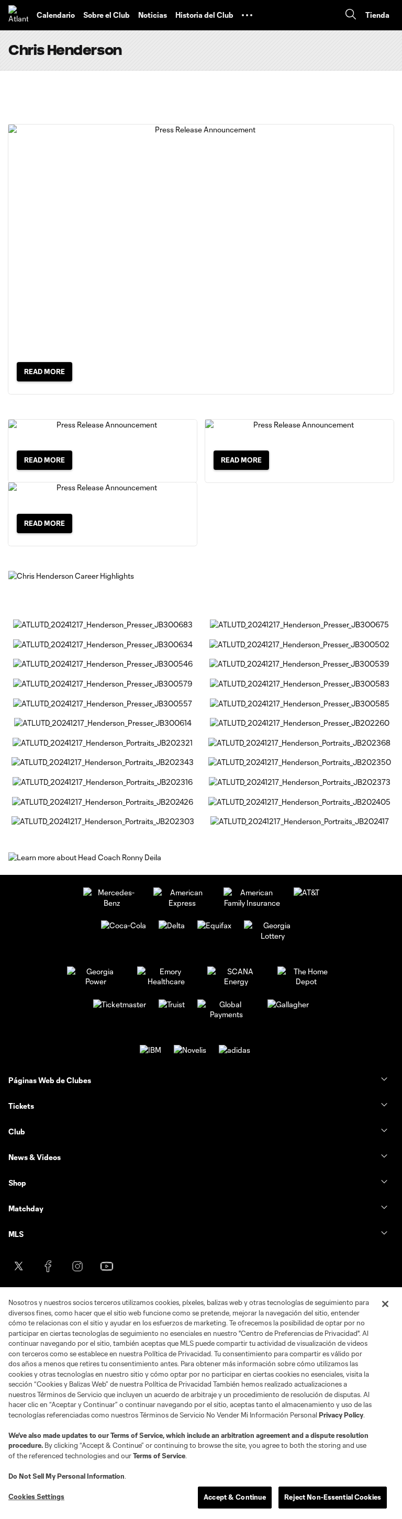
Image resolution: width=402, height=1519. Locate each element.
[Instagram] (77, 1266)
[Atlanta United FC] (18, 15)
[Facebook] (48, 1266)
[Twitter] (18, 1266)
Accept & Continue (235, 1497)
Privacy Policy (341, 1415)
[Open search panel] (350, 15)
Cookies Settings (36, 1496)
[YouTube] (106, 1266)
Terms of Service (136, 1435)
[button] (247, 15)
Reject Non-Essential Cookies (332, 1497)
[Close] (385, 1303)
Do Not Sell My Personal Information (66, 1476)
